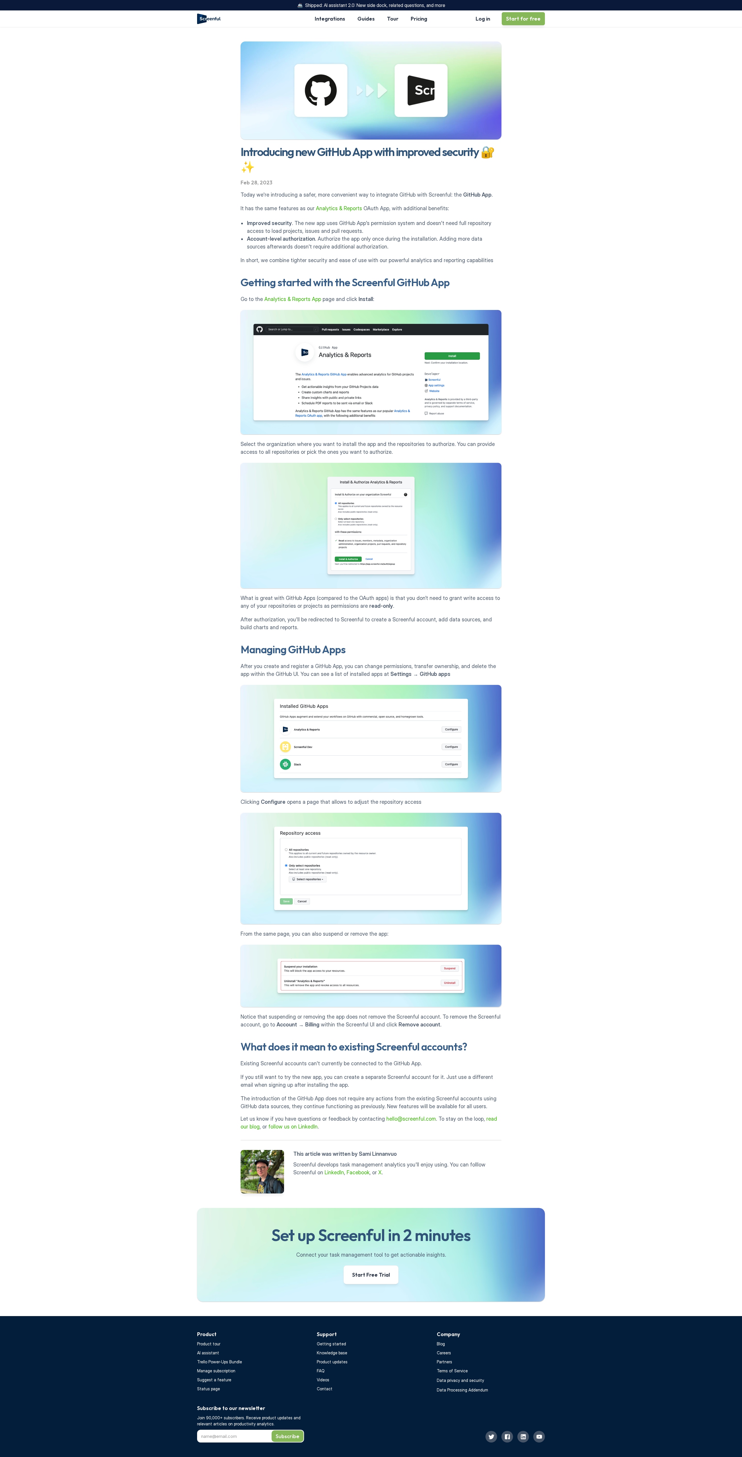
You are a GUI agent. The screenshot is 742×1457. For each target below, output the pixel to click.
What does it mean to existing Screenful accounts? (354, 1046)
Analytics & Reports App (292, 299)
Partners (444, 1361)
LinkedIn (334, 1172)
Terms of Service (452, 1370)
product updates (278, 1417)
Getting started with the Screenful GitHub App (345, 282)
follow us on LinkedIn (293, 1127)
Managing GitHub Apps (293, 649)
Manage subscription (216, 1370)
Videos (323, 1379)
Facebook (358, 1172)
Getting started (331, 1343)
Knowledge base (332, 1352)
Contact (324, 1388)
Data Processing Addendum (462, 1389)
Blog (441, 1343)
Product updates (332, 1361)
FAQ (321, 1370)
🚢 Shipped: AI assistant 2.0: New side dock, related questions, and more (371, 5)
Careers (444, 1352)
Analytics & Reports (339, 208)
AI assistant (208, 1352)
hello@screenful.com (411, 1119)
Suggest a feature (214, 1379)
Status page (208, 1388)
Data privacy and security (460, 1380)
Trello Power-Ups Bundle (219, 1361)
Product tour (208, 1343)
